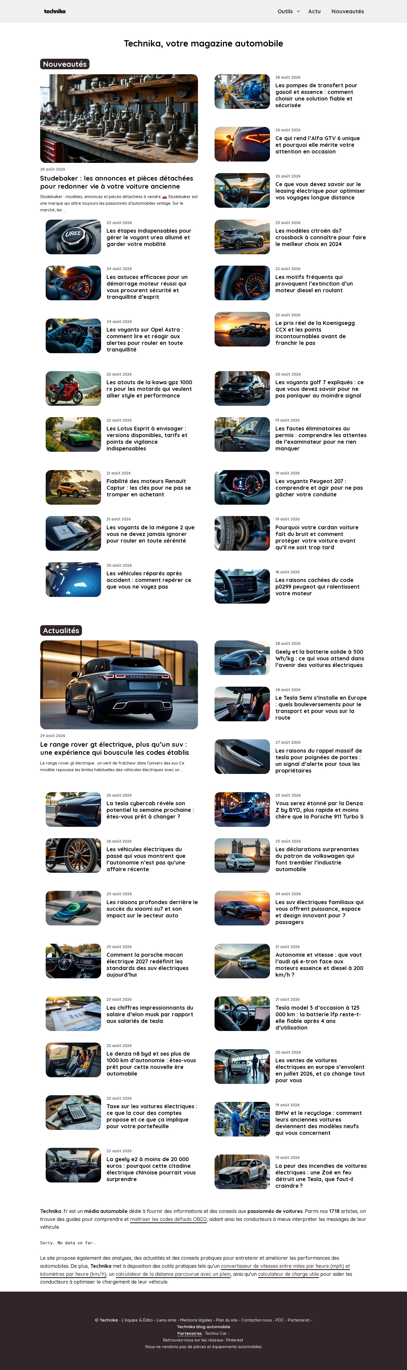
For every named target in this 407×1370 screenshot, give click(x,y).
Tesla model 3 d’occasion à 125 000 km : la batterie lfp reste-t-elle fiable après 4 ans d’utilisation (318, 1017)
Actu (314, 11)
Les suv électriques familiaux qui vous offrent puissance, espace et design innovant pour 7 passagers (319, 912)
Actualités (61, 630)
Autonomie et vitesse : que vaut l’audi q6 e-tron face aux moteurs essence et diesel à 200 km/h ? (319, 964)
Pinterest (234, 1340)
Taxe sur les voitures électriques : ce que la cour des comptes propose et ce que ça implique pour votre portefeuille (152, 1116)
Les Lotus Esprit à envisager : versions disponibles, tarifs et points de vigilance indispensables (147, 438)
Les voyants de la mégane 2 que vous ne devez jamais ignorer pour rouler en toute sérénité (151, 534)
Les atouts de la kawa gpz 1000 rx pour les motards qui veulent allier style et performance (149, 389)
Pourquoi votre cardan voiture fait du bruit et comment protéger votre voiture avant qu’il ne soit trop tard (317, 537)
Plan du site (227, 1320)
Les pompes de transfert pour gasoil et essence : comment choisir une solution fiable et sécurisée (316, 95)
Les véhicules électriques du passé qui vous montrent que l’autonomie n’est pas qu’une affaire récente (146, 859)
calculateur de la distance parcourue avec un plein (173, 1274)
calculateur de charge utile (288, 1274)
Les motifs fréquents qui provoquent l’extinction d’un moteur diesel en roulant (314, 283)
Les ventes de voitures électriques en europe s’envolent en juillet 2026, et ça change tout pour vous (320, 1070)
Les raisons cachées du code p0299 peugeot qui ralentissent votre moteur (317, 586)
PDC (280, 1320)
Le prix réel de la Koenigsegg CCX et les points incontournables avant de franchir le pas (315, 332)
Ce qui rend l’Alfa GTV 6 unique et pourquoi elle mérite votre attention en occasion (317, 145)
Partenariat (299, 1320)
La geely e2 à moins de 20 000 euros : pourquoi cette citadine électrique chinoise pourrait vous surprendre (151, 1169)
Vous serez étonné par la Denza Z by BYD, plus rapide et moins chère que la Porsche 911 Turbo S (319, 810)
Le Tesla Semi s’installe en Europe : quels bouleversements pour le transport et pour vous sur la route (321, 707)
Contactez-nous (256, 1320)
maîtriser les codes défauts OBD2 (168, 1219)
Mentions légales (196, 1320)
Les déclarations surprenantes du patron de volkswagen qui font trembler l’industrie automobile (317, 859)
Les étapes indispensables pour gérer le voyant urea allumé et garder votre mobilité (149, 237)
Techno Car (216, 1333)
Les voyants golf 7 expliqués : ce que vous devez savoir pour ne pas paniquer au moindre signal (319, 389)
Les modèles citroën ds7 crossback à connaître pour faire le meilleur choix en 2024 (320, 237)
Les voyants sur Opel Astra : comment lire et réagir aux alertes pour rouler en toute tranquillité (145, 339)
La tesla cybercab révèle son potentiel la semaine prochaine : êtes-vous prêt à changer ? (150, 810)
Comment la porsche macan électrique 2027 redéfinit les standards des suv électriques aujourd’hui (148, 964)
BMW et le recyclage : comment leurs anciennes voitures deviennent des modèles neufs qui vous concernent (318, 1122)
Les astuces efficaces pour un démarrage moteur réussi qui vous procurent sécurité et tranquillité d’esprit (147, 286)
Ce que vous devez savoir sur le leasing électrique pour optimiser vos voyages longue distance (320, 191)
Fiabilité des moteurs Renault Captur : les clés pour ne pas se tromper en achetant (149, 488)
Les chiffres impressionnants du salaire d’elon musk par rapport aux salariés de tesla (150, 1014)
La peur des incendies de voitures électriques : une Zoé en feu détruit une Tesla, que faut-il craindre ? (321, 1175)
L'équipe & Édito (137, 1320)
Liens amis (166, 1320)
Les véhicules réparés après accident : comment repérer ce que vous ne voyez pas (149, 580)
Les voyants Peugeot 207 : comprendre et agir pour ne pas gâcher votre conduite (319, 488)
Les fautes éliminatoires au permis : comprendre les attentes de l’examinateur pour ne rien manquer (321, 438)
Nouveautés (348, 11)
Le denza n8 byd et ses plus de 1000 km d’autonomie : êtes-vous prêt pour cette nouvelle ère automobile (151, 1063)
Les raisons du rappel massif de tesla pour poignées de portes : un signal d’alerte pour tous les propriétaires (318, 760)
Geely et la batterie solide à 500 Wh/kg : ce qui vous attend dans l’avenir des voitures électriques (319, 658)
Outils (285, 11)
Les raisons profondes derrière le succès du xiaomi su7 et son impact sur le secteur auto (152, 909)
